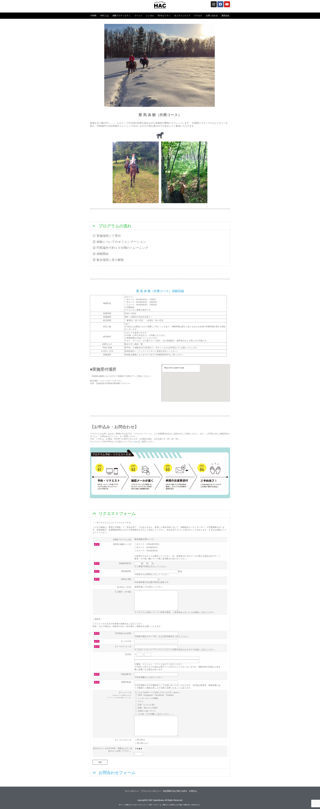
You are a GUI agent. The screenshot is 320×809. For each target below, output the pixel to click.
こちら (135, 441)
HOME (94, 16)
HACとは (104, 16)
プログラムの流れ (115, 226)
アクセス (198, 16)
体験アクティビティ (121, 16)
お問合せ (193, 791)
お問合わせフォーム (117, 772)
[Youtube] (227, 4)
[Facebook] (220, 4)
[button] (160, 226)
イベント (138, 16)
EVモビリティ (164, 16)
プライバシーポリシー (151, 791)
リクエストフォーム (117, 513)
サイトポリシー (132, 791)
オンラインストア (182, 16)
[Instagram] (214, 4)
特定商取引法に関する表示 (175, 791)
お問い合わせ (212, 16)
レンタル (150, 16)
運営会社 (226, 16)
